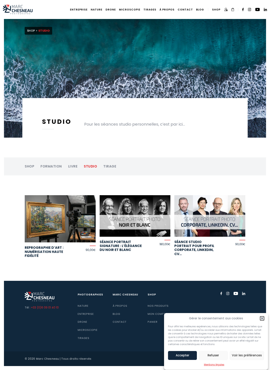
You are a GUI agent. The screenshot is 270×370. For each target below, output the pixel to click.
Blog (200, 9)
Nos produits (158, 306)
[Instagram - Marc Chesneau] (249, 9)
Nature (96, 9)
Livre (73, 166)
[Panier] (232, 9)
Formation (51, 166)
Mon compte (157, 314)
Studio (90, 166)
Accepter (182, 355)
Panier (153, 322)
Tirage (109, 166)
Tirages (149, 9)
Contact (185, 9)
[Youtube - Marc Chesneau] (257, 9)
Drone (111, 9)
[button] (262, 318)
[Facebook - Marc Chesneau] (243, 9)
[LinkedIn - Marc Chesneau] (265, 9)
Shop (216, 9)
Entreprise (79, 9)
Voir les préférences (247, 355)
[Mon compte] (226, 9)
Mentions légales (214, 364)
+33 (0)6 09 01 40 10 (45, 307)
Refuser (213, 355)
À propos (167, 9)
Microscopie (129, 9)
